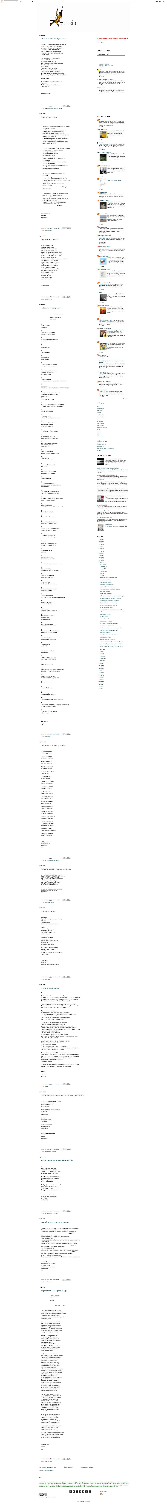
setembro (102, 571)
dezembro (102, 564)
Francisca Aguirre (103, 284)
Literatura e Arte (103, 192)
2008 (100, 679)
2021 (100, 551)
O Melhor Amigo (103, 227)
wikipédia (99, 450)
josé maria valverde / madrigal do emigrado (56, 869)
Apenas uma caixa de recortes (106, 342)
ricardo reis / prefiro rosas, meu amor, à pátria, (108, 468)
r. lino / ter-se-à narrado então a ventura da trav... (111, 644)
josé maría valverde (49, 902)
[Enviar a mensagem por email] (62, 106)
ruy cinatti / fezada (104, 616)
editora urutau (100, 425)
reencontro (101, 80)
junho (101, 649)
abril (101, 653)
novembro (102, 566)
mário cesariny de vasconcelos (52, 860)
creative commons (51, 1497)
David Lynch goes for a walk (105, 320)
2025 (100, 541)
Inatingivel (101, 142)
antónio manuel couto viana (51, 1213)
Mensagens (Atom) (49, 1470)
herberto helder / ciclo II (102, 505)
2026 (100, 539)
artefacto (99, 412)
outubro (102, 568)
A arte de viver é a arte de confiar (115, 270)
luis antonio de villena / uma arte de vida (109, 623)
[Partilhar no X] (66, 106)
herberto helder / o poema (106, 621)
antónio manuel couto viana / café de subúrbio (57, 1160)
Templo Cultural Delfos (105, 328)
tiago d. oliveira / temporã (49, 239)
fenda (98, 429)
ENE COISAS (102, 355)
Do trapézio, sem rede (104, 282)
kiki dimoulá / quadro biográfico (107, 607)
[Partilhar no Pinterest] (70, 106)
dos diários (101, 71)
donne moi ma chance (104, 246)
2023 (100, 546)
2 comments (56, 734)
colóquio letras (100, 446)
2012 (100, 670)
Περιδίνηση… (110, 202)
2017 (100, 560)
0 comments (56, 858)
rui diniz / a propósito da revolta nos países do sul (111, 646)
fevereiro (102, 658)
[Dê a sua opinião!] (64, 106)
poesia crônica (103, 179)
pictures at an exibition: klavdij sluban (113, 459)
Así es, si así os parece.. (105, 381)
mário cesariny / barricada (103, 510)
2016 (100, 562)
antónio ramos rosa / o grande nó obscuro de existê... (112, 612)
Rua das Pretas (103, 129)
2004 (100, 688)
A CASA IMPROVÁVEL (104, 269)
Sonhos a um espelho (104, 256)
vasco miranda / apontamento (107, 625)
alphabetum (99, 410)
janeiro (101, 660)
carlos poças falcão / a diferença (107, 639)
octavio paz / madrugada (105, 637)
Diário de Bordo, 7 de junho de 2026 (115, 257)
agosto (101, 573)
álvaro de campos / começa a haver (53, 38)
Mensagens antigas (87, 1467)
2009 (100, 677)
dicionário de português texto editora (105, 448)
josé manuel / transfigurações (51, 308)
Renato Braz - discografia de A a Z (115, 330)
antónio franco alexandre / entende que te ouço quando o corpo (62, 1095)
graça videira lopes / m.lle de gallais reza (109, 634)
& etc (98, 406)
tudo (100, 69)
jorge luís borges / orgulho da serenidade (55, 1222)
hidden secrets (108, 524)
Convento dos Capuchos (104, 391)
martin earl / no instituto (105, 618)
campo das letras (101, 417)
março (101, 656)
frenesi (98, 431)
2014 (100, 665)
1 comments (56, 106)
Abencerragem (103, 119)
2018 (100, 557)
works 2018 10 (102, 65)
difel (98, 419)
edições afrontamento (102, 427)
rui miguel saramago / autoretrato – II (108, 605)
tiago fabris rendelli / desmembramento (109, 630)
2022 (100, 548)
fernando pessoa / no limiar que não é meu (107, 475)
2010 (100, 675)
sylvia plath (47, 979)
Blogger (88, 1501)
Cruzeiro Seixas (102, 356)
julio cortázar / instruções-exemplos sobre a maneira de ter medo (112, 489)
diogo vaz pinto (48, 1461)
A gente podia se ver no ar (105, 372)
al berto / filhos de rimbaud (50, 988)
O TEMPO (101, 193)
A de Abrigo (110, 215)
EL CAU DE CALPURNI (105, 152)
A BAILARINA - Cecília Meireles (114, 180)
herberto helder (48, 230)
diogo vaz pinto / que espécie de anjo (54, 1291)
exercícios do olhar (104, 64)
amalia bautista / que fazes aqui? (104, 517)
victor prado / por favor (105, 632)
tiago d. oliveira (45, 285)
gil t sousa (104, 1491)
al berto (46, 1086)
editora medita (100, 423)
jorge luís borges (49, 1282)
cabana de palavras (104, 305)
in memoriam (102, 247)
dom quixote (100, 421)
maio (101, 651)
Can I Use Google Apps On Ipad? (106, 363)
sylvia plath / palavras (48, 911)
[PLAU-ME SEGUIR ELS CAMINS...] (115, 153)
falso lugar (101, 87)
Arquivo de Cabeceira (104, 213)
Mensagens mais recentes (47, 1467)
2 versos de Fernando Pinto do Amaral (108, 121)
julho (101, 575)
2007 (100, 681)
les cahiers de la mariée (105, 235)
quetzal (98, 433)
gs (103, 1493)
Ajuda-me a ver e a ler (104, 165)
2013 (100, 668)
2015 (100, 663)
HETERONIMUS (103, 390)
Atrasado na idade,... (104, 144)
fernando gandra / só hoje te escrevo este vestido (111, 609)
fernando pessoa (58, 108)
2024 (100, 544)
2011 (100, 672)
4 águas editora (100, 408)
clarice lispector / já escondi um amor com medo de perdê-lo (111, 482)
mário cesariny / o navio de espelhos (53, 745)
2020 (100, 553)
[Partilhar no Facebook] (68, 106)
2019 (100, 555)
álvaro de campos (49, 108)
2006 (100, 684)
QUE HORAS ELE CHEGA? (105, 373)
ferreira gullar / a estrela (105, 614)
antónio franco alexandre (50, 1151)
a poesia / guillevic (103, 89)
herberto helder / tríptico (49, 117)
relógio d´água (100, 436)
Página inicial (68, 1467)
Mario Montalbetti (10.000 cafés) (114, 130)
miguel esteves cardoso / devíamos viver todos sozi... (112, 641)
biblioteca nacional (101, 444)
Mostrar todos (125, 398)
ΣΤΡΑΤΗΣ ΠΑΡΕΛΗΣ (104, 200)
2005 (100, 686)
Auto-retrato (102, 319)
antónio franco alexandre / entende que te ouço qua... (112, 596)
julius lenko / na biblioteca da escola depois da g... (111, 628)
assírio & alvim (100, 414)
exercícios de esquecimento (106, 79)
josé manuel (47, 736)
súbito (100, 292)
